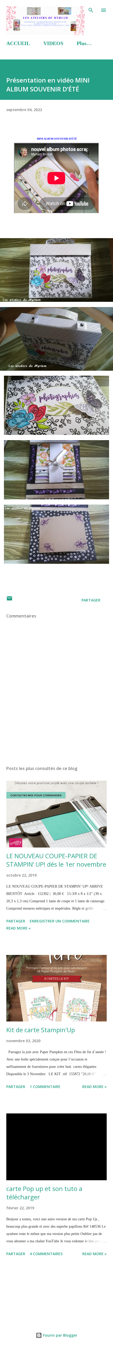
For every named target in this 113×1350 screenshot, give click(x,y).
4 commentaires (46, 1253)
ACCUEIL (18, 43)
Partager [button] (90, 600)
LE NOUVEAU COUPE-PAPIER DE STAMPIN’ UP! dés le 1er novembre (56, 859)
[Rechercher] (91, 9)
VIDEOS (53, 43)
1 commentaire (45, 1086)
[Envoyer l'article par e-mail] (9, 600)
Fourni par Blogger (59, 1335)
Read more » (18, 928)
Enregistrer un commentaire (60, 921)
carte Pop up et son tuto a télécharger (44, 1192)
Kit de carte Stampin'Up (40, 1029)
